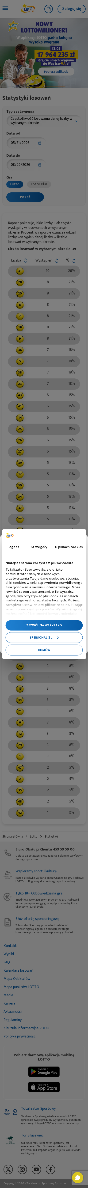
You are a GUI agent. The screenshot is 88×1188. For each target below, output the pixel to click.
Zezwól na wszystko (44, 625)
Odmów (44, 650)
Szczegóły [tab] (39, 547)
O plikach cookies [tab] (69, 547)
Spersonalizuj (42, 637)
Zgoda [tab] (14, 547)
